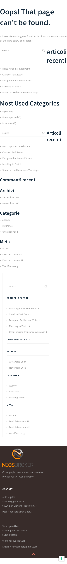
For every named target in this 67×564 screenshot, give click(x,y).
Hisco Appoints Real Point (16, 68)
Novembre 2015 (10, 203)
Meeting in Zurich (11, 86)
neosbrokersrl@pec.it (21, 511)
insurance (7, 123)
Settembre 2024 (10, 197)
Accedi (5, 248)
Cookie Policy (26, 476)
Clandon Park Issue (12, 74)
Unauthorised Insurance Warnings (20, 92)
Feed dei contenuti (12, 254)
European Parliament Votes (17, 80)
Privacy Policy (9, 476)
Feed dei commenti (12, 260)
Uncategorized (10, 117)
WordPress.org (10, 266)
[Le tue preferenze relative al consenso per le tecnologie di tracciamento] (62, 559)
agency (6, 111)
